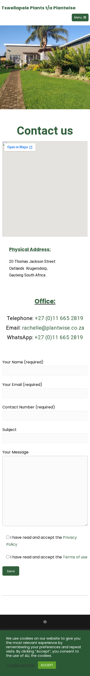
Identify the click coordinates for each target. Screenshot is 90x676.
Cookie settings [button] (20, 665)
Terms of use (75, 557)
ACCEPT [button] (47, 665)
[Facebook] (45, 622)
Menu (78, 17)
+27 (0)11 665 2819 (59, 318)
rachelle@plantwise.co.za (53, 328)
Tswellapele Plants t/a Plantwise (38, 8)
